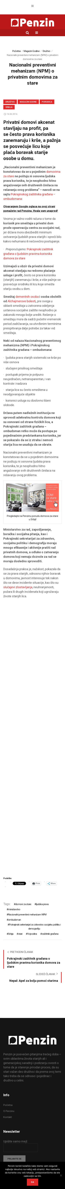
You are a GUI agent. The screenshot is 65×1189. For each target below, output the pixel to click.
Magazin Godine (32, 51)
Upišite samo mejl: (15, 1141)
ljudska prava (42, 904)
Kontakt (7, 1117)
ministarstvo (14, 909)
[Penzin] (32, 22)
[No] (60, 1175)
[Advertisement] (32, 739)
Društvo (46, 51)
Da (32, 1182)
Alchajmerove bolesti (22, 301)
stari (20, 933)
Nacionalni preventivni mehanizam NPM (27, 914)
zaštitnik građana (50, 933)
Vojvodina (32, 933)
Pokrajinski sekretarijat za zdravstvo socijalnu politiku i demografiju (35, 926)
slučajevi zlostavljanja (17, 587)
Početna (16, 51)
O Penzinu (8, 1111)
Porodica (47, 102)
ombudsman (14, 919)
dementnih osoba (27, 296)
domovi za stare (23, 904)
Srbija (9, 107)
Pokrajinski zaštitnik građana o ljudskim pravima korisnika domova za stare (28, 253)
